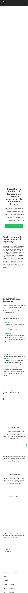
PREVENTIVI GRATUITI (14, 226)
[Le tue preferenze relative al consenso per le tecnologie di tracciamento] (26, 444)
